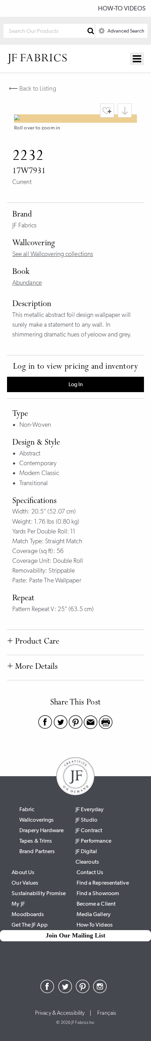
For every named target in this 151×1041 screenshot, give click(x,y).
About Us (23, 872)
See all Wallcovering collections (52, 254)
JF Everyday (90, 809)
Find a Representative (103, 882)
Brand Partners (37, 851)
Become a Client (96, 903)
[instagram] (100, 991)
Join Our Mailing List (75, 935)
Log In (75, 384)
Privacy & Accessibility (60, 1013)
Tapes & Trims (35, 840)
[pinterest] (83, 991)
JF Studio (86, 819)
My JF (18, 903)
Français (106, 1013)
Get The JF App (29, 924)
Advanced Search (125, 31)
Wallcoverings (36, 819)
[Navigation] (137, 58)
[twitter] (65, 991)
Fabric (27, 809)
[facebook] (47, 991)
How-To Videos (122, 8)
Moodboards (28, 914)
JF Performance (93, 840)
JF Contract (89, 830)
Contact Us (90, 872)
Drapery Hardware (41, 830)
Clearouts (87, 861)
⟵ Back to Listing (32, 88)
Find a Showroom (98, 893)
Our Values (25, 882)
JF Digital (86, 851)
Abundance (27, 282)
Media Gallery (94, 914)
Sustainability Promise (39, 893)
